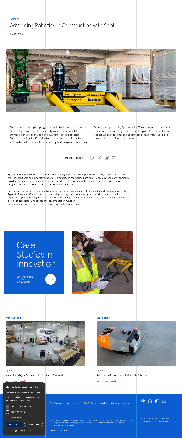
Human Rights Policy (59, 430)
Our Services (73, 403)
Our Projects (90, 403)
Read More (12, 381)
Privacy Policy (146, 421)
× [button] (42, 385)
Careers (115, 403)
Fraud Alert (165, 418)
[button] (24, 430)
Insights (103, 403)
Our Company (56, 403)
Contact (127, 403)
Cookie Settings (162, 421)
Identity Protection (149, 418)
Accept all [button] (14, 424)
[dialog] (24, 408)
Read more (25, 400)
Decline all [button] (33, 424)
